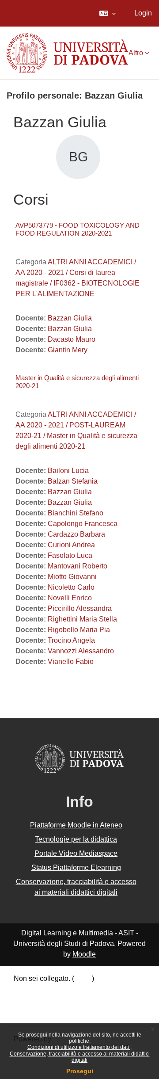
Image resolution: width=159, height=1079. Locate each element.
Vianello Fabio (71, 661)
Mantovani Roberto (77, 566)
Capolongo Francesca (82, 523)
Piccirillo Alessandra (80, 608)
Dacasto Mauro (71, 339)
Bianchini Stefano (75, 513)
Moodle (84, 954)
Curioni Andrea (71, 545)
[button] (107, 13)
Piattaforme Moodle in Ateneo (76, 825)
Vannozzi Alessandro (81, 651)
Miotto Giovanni (72, 576)
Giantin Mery (67, 350)
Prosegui (79, 1071)
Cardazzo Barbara (76, 534)
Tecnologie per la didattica (76, 839)
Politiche (27, 1002)
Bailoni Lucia (68, 470)
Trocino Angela (71, 640)
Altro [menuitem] (136, 53)
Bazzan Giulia (70, 318)
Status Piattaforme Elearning (76, 867)
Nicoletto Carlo (71, 587)
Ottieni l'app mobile (44, 1013)
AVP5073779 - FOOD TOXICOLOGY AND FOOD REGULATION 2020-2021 (77, 229)
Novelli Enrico (70, 598)
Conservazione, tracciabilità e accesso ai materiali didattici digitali (80, 1057)
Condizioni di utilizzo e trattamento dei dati (78, 1047)
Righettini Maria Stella (82, 619)
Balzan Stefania (73, 481)
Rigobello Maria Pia (79, 629)
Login (143, 13)
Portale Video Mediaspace (75, 853)
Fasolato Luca (70, 555)
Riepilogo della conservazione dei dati (74, 991)
